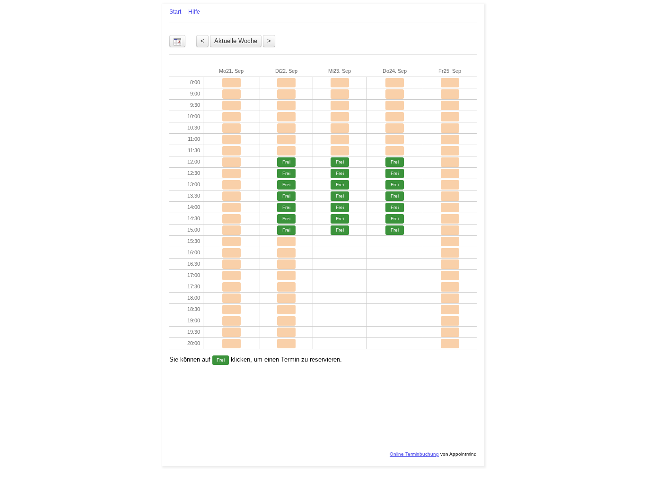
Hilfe (194, 12)
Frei (286, 161)
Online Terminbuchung (414, 454)
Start (175, 12)
